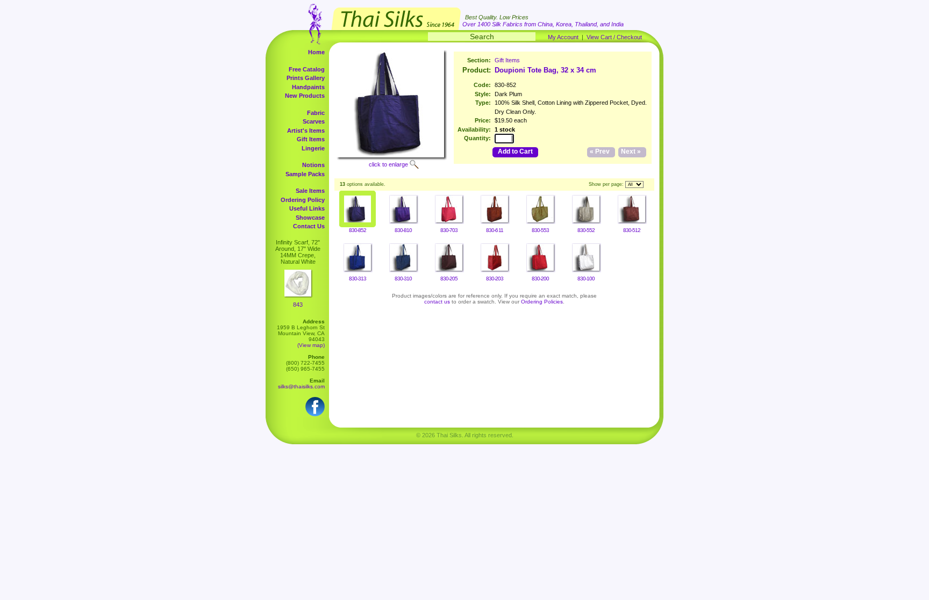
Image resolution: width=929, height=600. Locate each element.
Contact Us (309, 226)
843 (298, 304)
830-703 (449, 230)
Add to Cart (515, 151)
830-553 (540, 230)
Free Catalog (307, 69)
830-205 (449, 278)
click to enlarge (388, 164)
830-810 (403, 230)
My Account (563, 37)
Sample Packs (305, 174)
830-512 (631, 230)
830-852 (357, 230)
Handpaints (308, 87)
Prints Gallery (306, 78)
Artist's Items (306, 130)
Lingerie (313, 148)
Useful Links (307, 208)
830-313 (357, 278)
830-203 (494, 278)
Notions (313, 165)
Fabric (316, 113)
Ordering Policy (303, 200)
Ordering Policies (542, 302)
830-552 (586, 230)
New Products (305, 95)
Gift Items (311, 139)
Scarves (314, 121)
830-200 (540, 278)
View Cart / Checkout (614, 37)
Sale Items (310, 190)
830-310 (403, 278)
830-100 (586, 278)
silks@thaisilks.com (301, 386)
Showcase (310, 217)
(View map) (311, 345)
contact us (437, 302)
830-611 (494, 230)
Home (316, 52)
